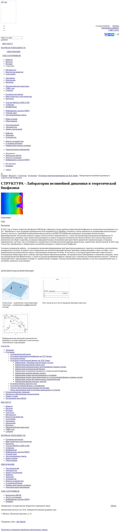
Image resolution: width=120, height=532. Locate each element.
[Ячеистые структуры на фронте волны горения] (12, 214)
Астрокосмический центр (20, 354)
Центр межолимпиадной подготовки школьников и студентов (35, 390)
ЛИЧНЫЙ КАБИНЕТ (110, 28)
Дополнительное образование (18, 149)
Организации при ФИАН (16, 398)
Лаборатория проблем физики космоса (30, 373)
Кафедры (9, 133)
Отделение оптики (17, 358)
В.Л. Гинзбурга (60, 231)
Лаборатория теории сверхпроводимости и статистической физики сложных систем (48, 377)
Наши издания (11, 119)
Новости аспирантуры (15, 141)
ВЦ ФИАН (21, 522)
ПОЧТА (116, 26)
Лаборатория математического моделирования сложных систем (40, 367)
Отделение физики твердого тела (23, 384)
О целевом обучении (14, 143)
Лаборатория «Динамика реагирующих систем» (34, 363)
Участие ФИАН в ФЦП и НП (17, 103)
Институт (13, 176)
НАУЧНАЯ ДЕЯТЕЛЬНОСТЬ (13, 48)
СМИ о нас (10, 88)
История (9, 64)
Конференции (11, 107)
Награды (9, 62)
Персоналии (10, 80)
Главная (4, 176)
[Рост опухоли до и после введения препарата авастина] (56, 299)
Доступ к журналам (13, 158)
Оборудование (11, 121)
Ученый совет (11, 113)
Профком (9, 166)
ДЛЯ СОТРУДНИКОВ (11, 56)
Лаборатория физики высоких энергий (30, 381)
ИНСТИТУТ (7, 44)
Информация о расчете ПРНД (18, 111)
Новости (9, 60)
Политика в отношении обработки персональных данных (24, 530)
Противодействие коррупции (17, 86)
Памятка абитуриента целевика (18, 145)
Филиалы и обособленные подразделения (22, 394)
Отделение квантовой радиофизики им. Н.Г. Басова (31, 356)
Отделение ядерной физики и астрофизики (27, 386)
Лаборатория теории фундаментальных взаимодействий (37, 379)
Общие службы (12, 396)
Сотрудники (10, 74)
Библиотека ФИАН (13, 156)
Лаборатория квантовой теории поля (30, 365)
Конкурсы (10, 99)
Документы (10, 78)
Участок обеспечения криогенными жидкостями (29, 388)
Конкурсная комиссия (14, 72)
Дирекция (10, 350)
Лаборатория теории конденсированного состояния (35, 375)
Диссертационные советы (16, 115)
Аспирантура (11, 137)
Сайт (3, 221)
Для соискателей (12, 125)
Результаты (5, 225)
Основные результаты (14, 94)
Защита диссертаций (14, 129)
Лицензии (10, 135)
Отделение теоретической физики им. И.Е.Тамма (58, 176)
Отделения (32, 176)
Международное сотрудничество (19, 96)
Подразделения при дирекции (18, 392)
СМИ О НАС (113, 30)
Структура (22, 176)
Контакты (9, 82)
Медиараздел (11, 70)
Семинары (10, 105)
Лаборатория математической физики (30, 369)
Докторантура (11, 127)
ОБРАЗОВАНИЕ (13, 52)
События (9, 90)
